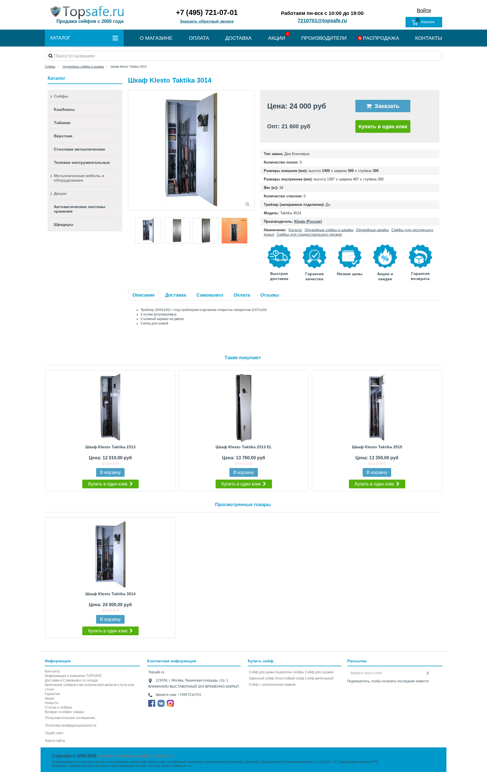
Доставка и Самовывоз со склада (71, 680)
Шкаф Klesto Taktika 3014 (110, 594)
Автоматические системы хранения (79, 208)
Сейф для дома (261, 672)
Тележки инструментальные (82, 162)
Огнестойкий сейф (289, 678)
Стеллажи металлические (79, 149)
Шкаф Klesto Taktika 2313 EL (244, 447)
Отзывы (269, 295)
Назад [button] (131, 150)
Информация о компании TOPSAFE (73, 676)
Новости (51, 703)
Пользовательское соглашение (70, 718)
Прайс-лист (54, 733)
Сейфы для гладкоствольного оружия (309, 234)
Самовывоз (209, 295)
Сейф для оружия (319, 672)
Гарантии (52, 694)
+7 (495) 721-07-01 (207, 12)
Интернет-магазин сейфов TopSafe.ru (136, 755)
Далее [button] (251, 150)
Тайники (62, 122)
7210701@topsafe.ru (322, 20)
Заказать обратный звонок (207, 21)
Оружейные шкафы (372, 230)
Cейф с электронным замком (272, 685)
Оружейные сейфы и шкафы (329, 230)
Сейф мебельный (319, 678)
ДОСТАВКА (238, 38)
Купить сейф (260, 661)
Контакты (52, 671)
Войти (424, 10)
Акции (49, 698)
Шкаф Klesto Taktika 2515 (377, 447)
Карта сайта (55, 741)
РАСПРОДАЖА (381, 38)
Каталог (295, 230)
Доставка (175, 295)
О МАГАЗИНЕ (156, 38)
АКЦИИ (276, 38)
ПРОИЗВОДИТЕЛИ (324, 38)
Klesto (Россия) (308, 221)
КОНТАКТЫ (428, 38)
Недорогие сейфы (289, 672)
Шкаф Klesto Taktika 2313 (110, 447)
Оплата (242, 295)
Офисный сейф (261, 678)
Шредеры (63, 224)
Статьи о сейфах (58, 707)
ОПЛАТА (199, 38)
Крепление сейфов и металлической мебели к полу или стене (89, 687)
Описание (143, 295)
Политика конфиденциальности (70, 725)
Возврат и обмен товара (64, 712)
